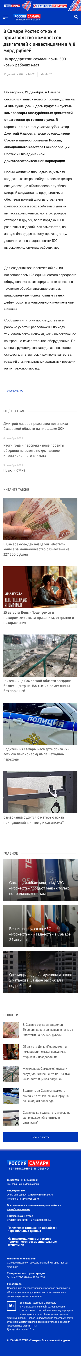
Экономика (14, 390)
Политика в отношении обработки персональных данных (32, 1229)
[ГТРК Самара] (27, 17)
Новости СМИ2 (14, 470)
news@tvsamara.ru (41, 1194)
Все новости (41, 1137)
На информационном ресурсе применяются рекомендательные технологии (32, 1241)
